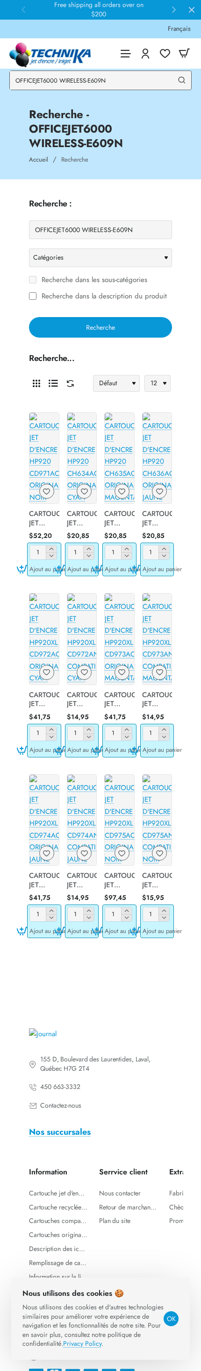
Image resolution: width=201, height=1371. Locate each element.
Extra (177, 1172)
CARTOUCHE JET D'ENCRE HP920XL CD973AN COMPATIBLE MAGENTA (157, 700)
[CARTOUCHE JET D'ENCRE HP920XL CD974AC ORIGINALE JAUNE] (44, 820)
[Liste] (53, 383)
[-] (51, 555)
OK (171, 1318)
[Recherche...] (181, 80)
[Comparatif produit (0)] (68, 383)
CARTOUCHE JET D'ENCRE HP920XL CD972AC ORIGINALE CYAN (44, 700)
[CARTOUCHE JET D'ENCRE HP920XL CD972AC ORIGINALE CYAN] (44, 639)
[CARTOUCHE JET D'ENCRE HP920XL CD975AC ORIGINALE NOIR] (119, 820)
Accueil (38, 159)
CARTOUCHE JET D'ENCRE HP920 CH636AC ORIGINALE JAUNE (157, 518)
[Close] (191, 9)
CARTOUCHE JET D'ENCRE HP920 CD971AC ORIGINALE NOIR (44, 518)
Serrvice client (123, 1172)
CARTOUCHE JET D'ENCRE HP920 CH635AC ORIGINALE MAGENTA (119, 518)
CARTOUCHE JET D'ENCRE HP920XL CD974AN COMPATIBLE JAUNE (82, 880)
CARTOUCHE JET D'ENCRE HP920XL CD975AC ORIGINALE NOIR (119, 880)
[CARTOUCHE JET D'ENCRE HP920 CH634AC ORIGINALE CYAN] (82, 458)
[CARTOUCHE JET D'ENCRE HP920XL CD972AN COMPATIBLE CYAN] (82, 639)
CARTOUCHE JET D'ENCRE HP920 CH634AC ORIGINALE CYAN (82, 518)
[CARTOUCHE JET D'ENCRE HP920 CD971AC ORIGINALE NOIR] (44, 458)
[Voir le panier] (184, 53)
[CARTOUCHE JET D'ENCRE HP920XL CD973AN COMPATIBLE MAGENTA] (157, 639)
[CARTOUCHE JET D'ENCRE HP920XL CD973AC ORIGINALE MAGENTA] (119, 639)
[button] (44, 569)
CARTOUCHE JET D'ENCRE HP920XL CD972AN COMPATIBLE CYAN (82, 700)
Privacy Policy (82, 1343)
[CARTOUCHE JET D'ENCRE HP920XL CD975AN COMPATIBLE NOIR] (157, 820)
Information (48, 1172)
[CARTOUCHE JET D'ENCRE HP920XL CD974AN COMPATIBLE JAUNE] (82, 820)
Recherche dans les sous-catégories (93, 280)
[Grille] (36, 383)
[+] (51, 548)
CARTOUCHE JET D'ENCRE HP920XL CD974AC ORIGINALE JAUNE (44, 880)
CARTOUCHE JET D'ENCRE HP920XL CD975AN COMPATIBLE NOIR (157, 880)
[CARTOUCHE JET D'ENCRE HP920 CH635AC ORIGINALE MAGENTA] (119, 458)
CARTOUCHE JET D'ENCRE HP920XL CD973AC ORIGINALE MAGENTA (119, 700)
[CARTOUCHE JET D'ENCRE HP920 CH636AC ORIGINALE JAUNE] (157, 458)
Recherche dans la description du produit (103, 296)
